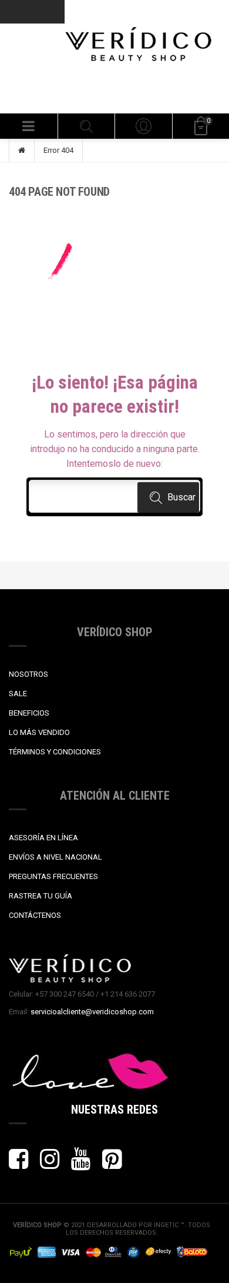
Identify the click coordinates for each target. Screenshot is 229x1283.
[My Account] (143, 126)
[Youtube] (80, 1164)
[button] (29, 126)
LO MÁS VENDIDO (39, 732)
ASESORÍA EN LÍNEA (43, 837)
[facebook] (18, 1164)
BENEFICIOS (29, 713)
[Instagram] (49, 1164)
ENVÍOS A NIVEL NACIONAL (55, 857)
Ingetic (167, 1225)
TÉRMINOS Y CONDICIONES (55, 751)
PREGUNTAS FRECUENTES (53, 876)
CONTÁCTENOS (35, 915)
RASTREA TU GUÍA (40, 895)
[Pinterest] (112, 1164)
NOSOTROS (28, 674)
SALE (18, 693)
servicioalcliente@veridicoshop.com (92, 1011)
